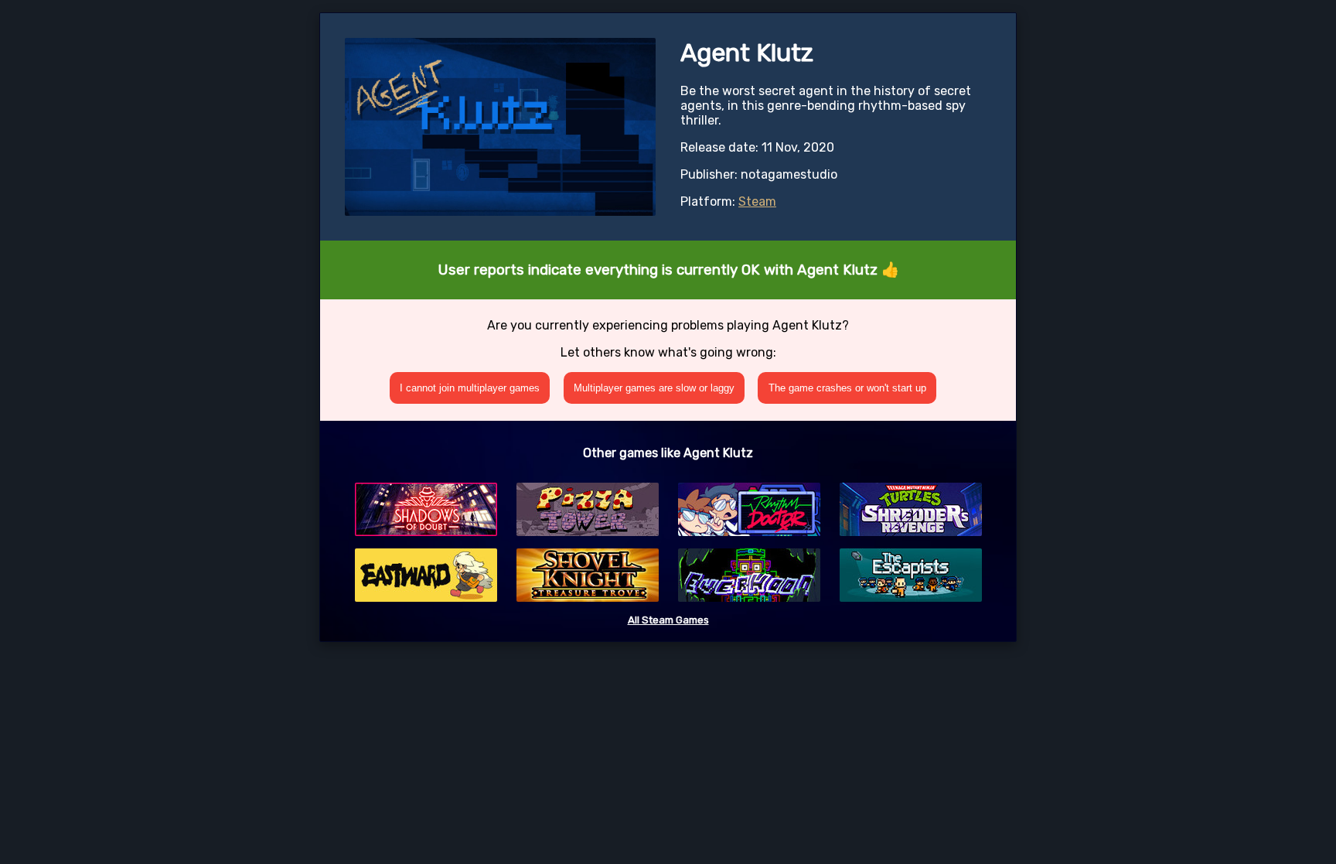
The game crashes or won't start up (847, 388)
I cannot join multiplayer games (470, 388)
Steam (757, 201)
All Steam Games (668, 620)
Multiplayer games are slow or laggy (654, 388)
